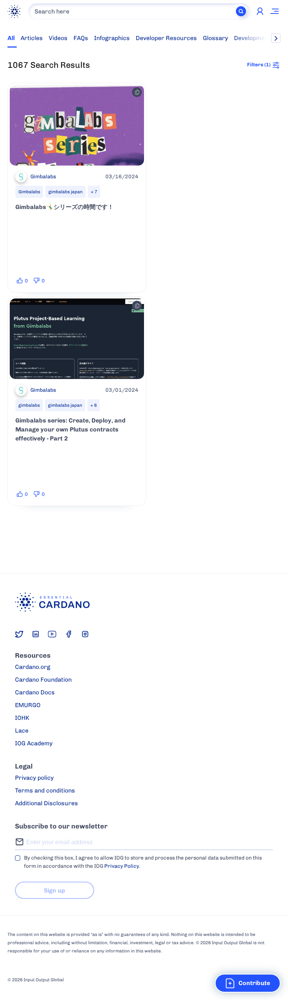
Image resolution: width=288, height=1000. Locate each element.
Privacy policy (34, 777)
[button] (247, 983)
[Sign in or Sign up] (260, 11)
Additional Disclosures (46, 803)
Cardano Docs (35, 692)
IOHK (22, 717)
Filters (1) (258, 64)
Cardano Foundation (43, 679)
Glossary (215, 38)
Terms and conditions (45, 790)
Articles (32, 38)
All (11, 38)
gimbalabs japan (65, 191)
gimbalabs (29, 405)
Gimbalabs (29, 191)
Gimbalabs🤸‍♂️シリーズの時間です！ (64, 206)
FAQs (81, 38)
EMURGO (27, 705)
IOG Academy (33, 743)
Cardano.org (32, 666)
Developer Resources (166, 38)
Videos (58, 38)
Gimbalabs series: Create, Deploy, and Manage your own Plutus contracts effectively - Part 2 (70, 429)
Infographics (112, 38)
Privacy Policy (121, 866)
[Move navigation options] (274, 11)
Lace (21, 730)
